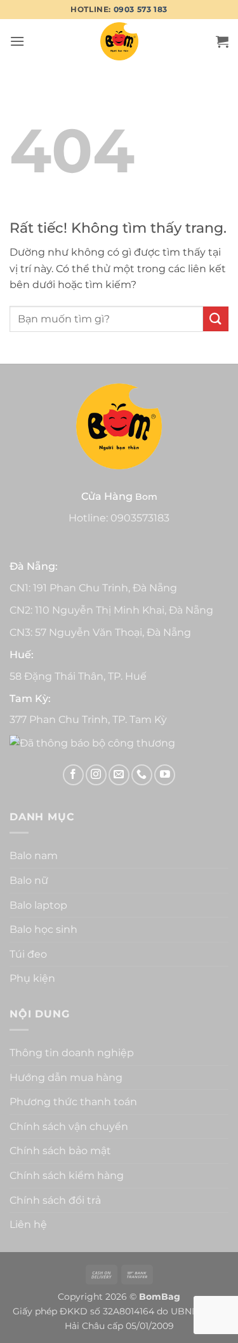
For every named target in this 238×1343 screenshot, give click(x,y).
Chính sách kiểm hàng (67, 1175)
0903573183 (139, 518)
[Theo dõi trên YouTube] (164, 774)
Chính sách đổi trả (55, 1200)
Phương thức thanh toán (73, 1102)
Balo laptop (38, 905)
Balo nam (34, 856)
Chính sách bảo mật (60, 1151)
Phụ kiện (32, 978)
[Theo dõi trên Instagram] (96, 774)
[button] (17, 41)
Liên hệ (28, 1224)
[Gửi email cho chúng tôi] (119, 774)
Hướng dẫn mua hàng (66, 1077)
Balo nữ (29, 880)
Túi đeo (28, 954)
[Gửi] (215, 318)
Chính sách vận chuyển (69, 1126)
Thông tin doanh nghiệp (72, 1053)
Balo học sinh (43, 929)
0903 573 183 (141, 9)
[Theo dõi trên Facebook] (73, 774)
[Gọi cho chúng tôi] (141, 774)
